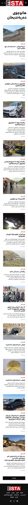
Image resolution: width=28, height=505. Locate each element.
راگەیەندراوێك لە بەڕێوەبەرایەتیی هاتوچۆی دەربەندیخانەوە (14, 163)
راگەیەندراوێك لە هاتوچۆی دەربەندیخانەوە (16, 124)
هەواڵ (21, 493)
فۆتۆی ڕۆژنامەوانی (8, 495)
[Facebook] (17, 501)
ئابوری (17, 493)
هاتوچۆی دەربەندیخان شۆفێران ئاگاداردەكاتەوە (15, 85)
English (12, 497)
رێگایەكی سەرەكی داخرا (17, 272)
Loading (14, 478)
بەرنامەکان (16, 495)
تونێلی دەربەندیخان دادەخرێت (15, 345)
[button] (26, 3)
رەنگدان (8, 493)
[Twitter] (14, 501)
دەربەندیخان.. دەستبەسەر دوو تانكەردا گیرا (15, 48)
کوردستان (23, 44)
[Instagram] (11, 501)
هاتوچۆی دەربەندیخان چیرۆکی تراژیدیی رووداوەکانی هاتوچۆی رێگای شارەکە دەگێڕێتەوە (15, 418)
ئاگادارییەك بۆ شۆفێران (17, 199)
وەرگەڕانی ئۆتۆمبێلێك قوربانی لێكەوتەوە (15, 235)
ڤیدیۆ (16, 497)
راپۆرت (13, 493)
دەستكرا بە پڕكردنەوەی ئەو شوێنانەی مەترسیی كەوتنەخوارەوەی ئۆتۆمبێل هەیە (14, 458)
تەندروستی (23, 495)
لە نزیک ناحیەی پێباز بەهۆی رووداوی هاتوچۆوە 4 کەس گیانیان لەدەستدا (16, 309)
